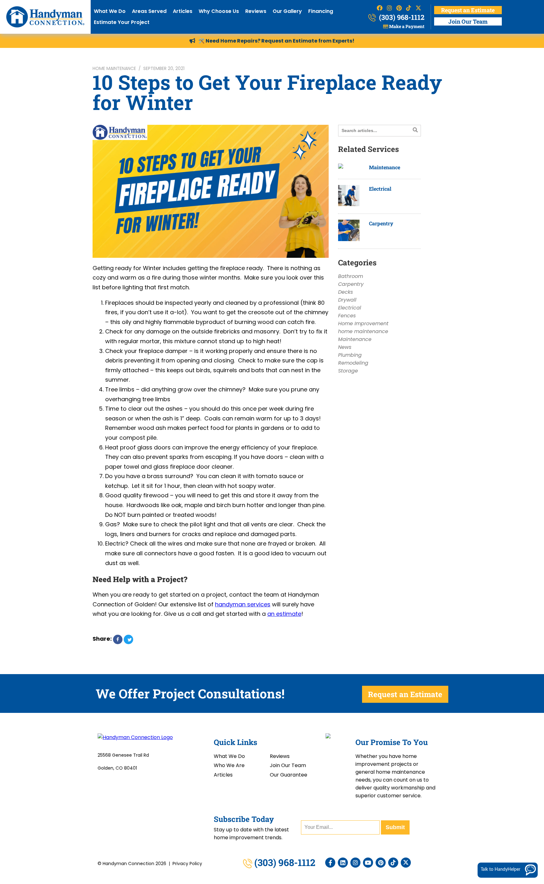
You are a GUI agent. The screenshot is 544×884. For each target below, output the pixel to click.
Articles (182, 11)
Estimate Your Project (122, 22)
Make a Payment (406, 26)
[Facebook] (330, 863)
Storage (348, 370)
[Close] (538, 775)
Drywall (347, 299)
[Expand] (528, 775)
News (344, 347)
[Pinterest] (381, 863)
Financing (320, 11)
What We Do (110, 11)
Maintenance (384, 167)
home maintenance (114, 68)
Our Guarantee (288, 774)
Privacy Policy (187, 863)
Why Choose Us (219, 11)
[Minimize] (519, 775)
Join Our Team (468, 21)
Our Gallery (287, 11)
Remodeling (353, 363)
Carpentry (381, 223)
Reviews (255, 11)
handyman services (242, 604)
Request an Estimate (468, 10)
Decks (345, 292)
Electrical (380, 188)
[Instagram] (355, 863)
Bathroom (350, 276)
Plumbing (350, 355)
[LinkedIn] (343, 863)
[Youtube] (368, 863)
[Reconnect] (510, 775)
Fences (347, 315)
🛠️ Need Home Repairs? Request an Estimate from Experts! (276, 40)
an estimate (284, 614)
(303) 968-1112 (400, 17)
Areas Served (149, 11)
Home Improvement (363, 323)
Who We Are (229, 765)
